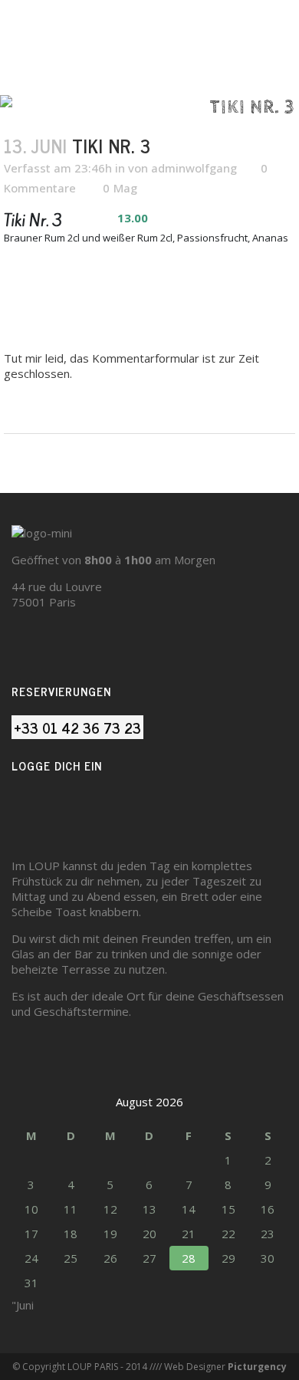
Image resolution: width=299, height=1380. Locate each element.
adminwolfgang (194, 168)
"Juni (23, 1305)
